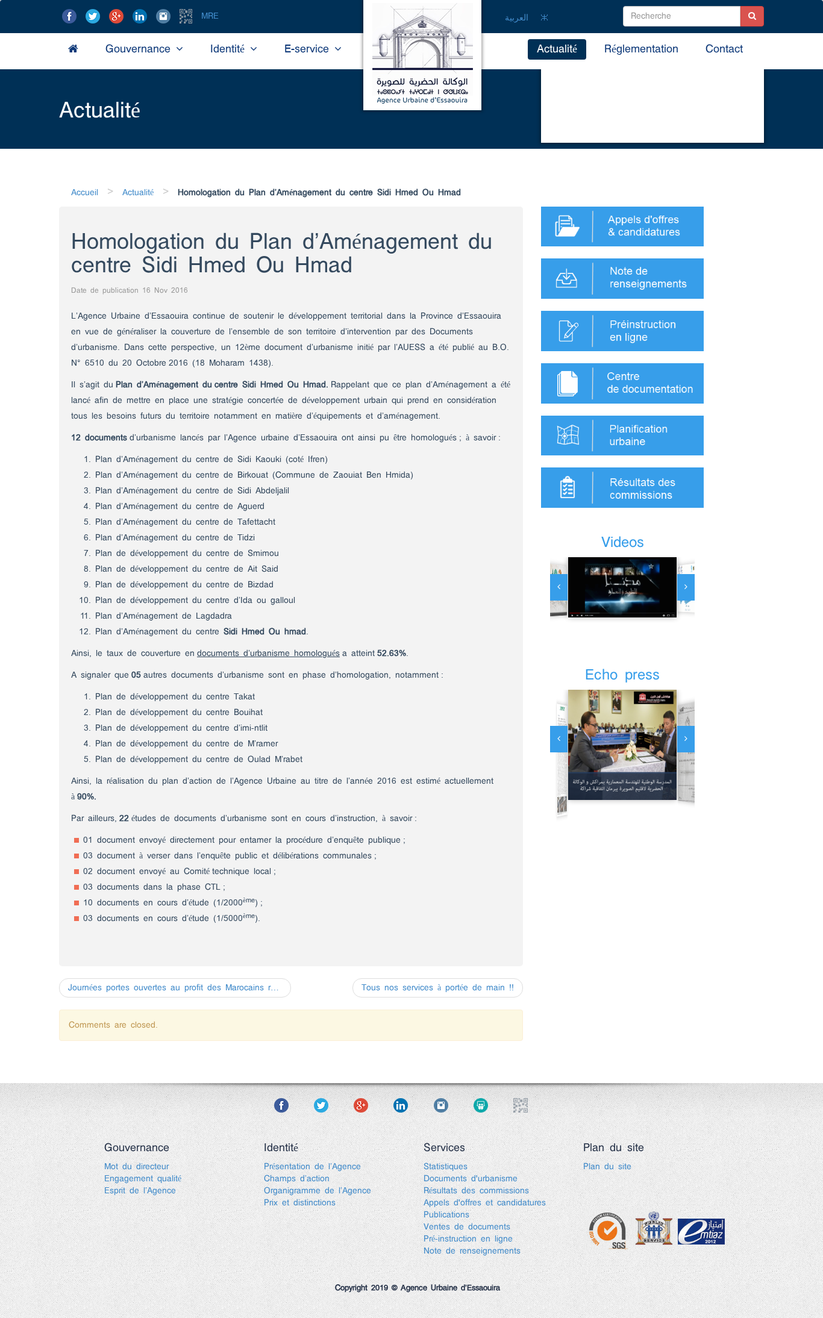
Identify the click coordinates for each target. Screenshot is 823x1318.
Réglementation (641, 49)
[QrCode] (188, 16)
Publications (446, 1215)
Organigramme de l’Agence (317, 1191)
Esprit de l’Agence (140, 1191)
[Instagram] (165, 16)
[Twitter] (95, 16)
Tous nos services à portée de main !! (437, 988)
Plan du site (607, 1167)
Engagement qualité (142, 1179)
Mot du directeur (136, 1167)
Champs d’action (297, 1179)
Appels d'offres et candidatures (485, 1203)
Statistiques (446, 1167)
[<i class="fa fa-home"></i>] (73, 49)
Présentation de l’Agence (312, 1167)
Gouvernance (140, 49)
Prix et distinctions (300, 1203)
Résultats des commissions (476, 1191)
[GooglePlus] (118, 16)
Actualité (557, 49)
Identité (230, 49)
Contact (724, 49)
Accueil (84, 193)
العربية (516, 18)
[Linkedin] (142, 16)
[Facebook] (71, 16)
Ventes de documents (467, 1227)
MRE (210, 16)
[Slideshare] (491, 1105)
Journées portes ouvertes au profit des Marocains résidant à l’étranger (179, 988)
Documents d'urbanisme (471, 1179)
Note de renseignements (472, 1251)
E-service (309, 49)
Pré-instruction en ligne (468, 1239)
